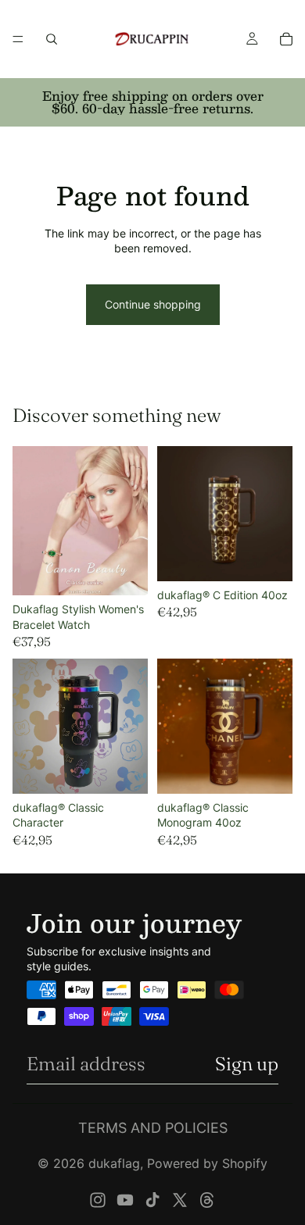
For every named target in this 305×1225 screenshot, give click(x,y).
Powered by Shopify (207, 1163)
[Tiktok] (152, 1200)
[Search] (51, 39)
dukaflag (114, 1163)
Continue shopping (153, 304)
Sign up (246, 1063)
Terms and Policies (153, 1128)
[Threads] (207, 1200)
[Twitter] (179, 1200)
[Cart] (286, 39)
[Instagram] (97, 1200)
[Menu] (18, 39)
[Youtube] (125, 1200)
